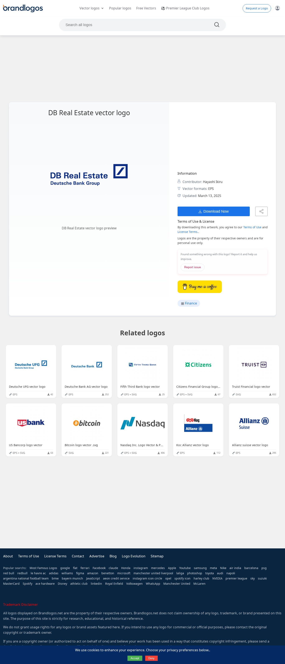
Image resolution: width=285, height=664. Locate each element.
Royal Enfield (114, 584)
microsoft (123, 573)
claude (113, 568)
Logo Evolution (133, 556)
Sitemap (157, 556)
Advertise (96, 556)
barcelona (251, 568)
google (65, 568)
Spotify (27, 584)
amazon (92, 573)
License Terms (55, 556)
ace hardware (45, 584)
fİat (75, 568)
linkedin (96, 584)
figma (80, 573)
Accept (135, 658)
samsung (200, 568)
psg (264, 568)
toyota (209, 573)
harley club (201, 578)
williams (67, 573)
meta (213, 568)
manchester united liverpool (153, 573)
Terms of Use (252, 227)
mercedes (158, 568)
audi (220, 573)
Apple (172, 568)
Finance (190, 303)
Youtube (185, 568)
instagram (141, 568)
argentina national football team (26, 578)
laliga (180, 573)
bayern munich (72, 578)
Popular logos (120, 8)
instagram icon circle (147, 578)
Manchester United (176, 584)
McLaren (199, 584)
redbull (22, 573)
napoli (230, 573)
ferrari (85, 568)
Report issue (192, 267)
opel (168, 578)
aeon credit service (116, 578)
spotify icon (182, 578)
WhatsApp (153, 584)
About (8, 556)
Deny (151, 658)
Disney (62, 584)
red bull (8, 573)
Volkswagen (134, 584)
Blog (113, 556)
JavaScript (93, 578)
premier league (236, 578)
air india (235, 568)
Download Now (216, 211)
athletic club (79, 584)
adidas (53, 573)
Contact (78, 556)
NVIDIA (217, 578)
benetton (107, 573)
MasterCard (11, 584)
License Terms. (188, 232)
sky (252, 578)
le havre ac (38, 573)
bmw (55, 578)
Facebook (99, 568)
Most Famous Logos (43, 568)
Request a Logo (257, 8)
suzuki (262, 578)
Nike (223, 568)
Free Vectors (146, 8)
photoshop (194, 573)
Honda (125, 568)
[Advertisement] (142, 68)
